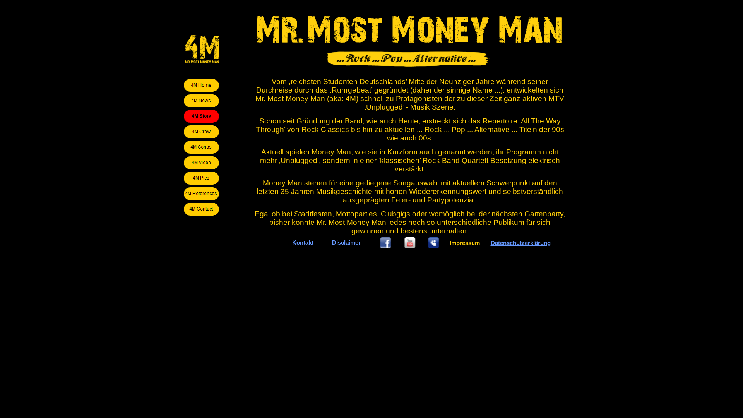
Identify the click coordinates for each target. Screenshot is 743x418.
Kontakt (302, 242)
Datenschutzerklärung (521, 243)
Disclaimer (346, 242)
